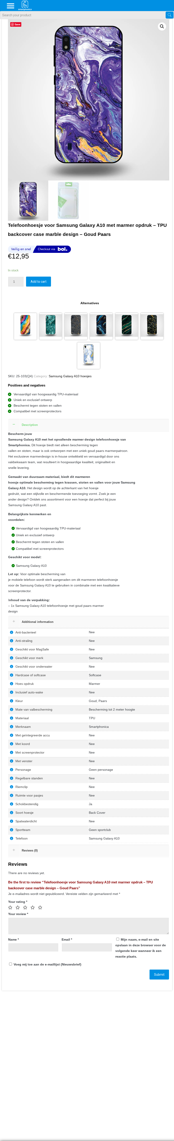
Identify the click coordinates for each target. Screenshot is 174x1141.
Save (17, 24)
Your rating (17, 902)
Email (67, 939)
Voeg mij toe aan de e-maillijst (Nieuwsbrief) (47, 964)
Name (13, 939)
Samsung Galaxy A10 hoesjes (70, 376)
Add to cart (38, 281)
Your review (18, 914)
